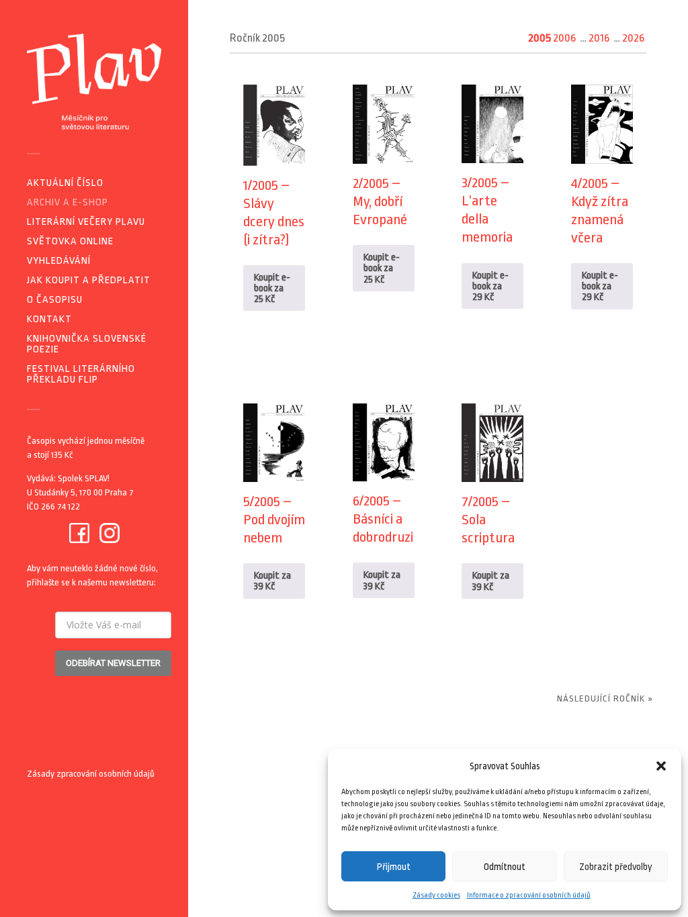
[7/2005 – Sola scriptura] (492, 442)
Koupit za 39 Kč (272, 580)
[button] (661, 766)
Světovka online (70, 241)
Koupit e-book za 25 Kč (272, 288)
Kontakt (49, 319)
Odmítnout (504, 866)
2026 (633, 38)
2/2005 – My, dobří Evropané (380, 201)
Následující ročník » (605, 698)
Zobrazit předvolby (615, 866)
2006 (564, 38)
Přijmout (394, 866)
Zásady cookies (436, 895)
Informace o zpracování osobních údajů (529, 895)
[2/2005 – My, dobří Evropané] (384, 124)
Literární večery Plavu (86, 222)
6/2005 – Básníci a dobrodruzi (383, 519)
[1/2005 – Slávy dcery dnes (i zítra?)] (274, 125)
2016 (599, 38)
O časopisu (55, 299)
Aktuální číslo (65, 183)
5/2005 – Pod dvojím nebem (274, 519)
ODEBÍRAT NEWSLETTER (113, 663)
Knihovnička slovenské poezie (86, 344)
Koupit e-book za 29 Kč (490, 286)
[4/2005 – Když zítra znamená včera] (602, 124)
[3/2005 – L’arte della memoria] (492, 124)
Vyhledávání (59, 261)
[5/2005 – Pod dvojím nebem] (274, 442)
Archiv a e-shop (67, 202)
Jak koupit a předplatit (88, 280)
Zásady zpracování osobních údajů (91, 774)
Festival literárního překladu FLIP (81, 374)
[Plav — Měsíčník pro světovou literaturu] (94, 82)
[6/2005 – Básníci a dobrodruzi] (384, 442)
